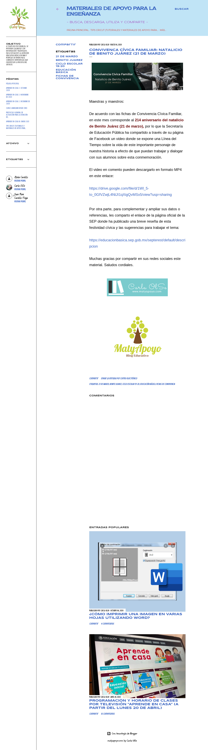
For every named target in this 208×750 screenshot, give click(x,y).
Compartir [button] (66, 45)
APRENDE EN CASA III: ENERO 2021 (17, 121)
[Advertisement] (137, 497)
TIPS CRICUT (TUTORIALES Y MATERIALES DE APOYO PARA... (124, 30)
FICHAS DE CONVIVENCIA (67, 77)
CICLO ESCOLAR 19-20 (130, 384)
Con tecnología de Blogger (124, 733)
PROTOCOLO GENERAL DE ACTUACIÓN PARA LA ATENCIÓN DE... (17, 114)
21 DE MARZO (67, 56)
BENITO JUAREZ (69, 60)
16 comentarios (108, 713)
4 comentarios (107, 623)
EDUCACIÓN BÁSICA (66, 71)
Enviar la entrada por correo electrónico (119, 378)
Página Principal (78, 30)
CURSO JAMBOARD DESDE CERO (16, 108)
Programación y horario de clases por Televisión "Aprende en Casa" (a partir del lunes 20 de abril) (133, 704)
